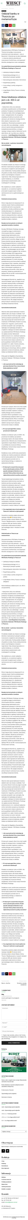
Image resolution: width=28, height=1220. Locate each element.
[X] (6, 25)
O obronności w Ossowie (8, 1090)
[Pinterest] (10, 25)
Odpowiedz (4, 1000)
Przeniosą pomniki (11, 1113)
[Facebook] (3, 25)
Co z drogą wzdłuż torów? (13, 1117)
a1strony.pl (14, 1217)
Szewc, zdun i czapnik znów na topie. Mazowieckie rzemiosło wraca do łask (14, 1080)
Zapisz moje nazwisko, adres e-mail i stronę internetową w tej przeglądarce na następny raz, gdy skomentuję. (14, 1036)
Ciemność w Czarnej (7, 1097)
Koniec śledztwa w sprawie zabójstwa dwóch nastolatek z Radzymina (13, 1085)
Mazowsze (11, 8)
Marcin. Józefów (6, 983)
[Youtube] (7, 1151)
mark (3, 1107)
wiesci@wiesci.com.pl (11, 1202)
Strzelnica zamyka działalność (21, 984)
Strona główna (5, 8)
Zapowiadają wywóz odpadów (9, 1093)
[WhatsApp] (13, 25)
